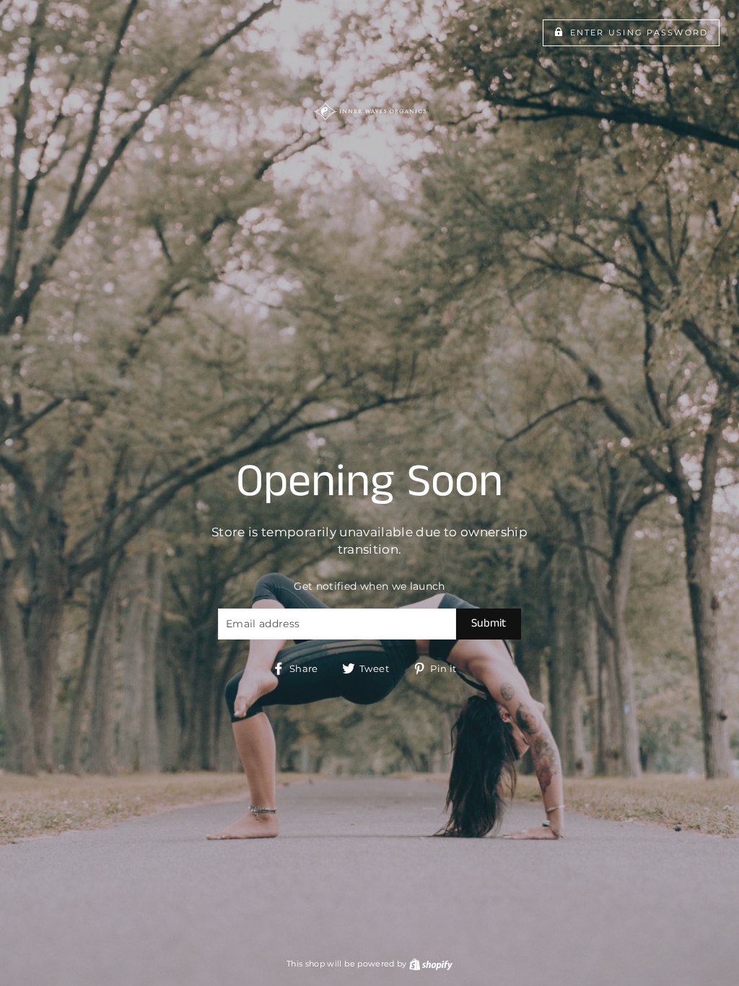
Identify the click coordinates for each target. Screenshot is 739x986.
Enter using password (639, 32)
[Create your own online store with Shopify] (430, 964)
